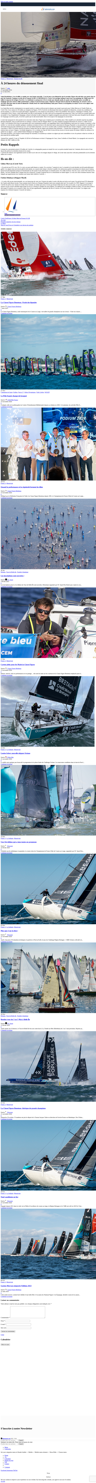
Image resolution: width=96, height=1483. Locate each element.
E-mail (3, 1324)
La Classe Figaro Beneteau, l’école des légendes (19, 302)
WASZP (47, 392)
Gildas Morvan (16, 218)
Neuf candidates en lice (9, 1197)
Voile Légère (40, 392)
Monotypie (9, 78)
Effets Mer (10, 757)
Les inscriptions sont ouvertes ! (12, 576)
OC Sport (10, 580)
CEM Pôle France (12, 400)
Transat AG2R (18, 78)
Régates (3, 572)
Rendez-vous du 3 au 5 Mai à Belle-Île (15, 1019)
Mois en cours (5, 1344)
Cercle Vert (4, 218)
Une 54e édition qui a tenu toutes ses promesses (19, 842)
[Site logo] (48, 10)
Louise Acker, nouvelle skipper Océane (15, 753)
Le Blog (3, 223)
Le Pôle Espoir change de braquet (14, 396)
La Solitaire (9, 749)
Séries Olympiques (30, 392)
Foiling (15, 392)
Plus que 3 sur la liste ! (9, 931)
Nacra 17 (21, 392)
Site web (3, 1328)
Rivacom (10, 846)
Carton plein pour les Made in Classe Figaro (18, 665)
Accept (3, 1481)
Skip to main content (7, 1)
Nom (3, 1321)
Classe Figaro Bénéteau (14, 306)
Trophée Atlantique (22, 572)
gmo (8, 88)
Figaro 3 (3, 299)
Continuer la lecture (6, 313)
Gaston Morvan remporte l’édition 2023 (16, 1286)
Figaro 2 (3, 78)
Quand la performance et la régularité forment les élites (22, 487)
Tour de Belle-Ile (11, 572)
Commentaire (5, 1317)
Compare (7, 1467)
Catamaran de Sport (6, 392)
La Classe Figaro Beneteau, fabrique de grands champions (23, 1108)
